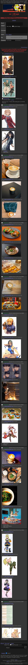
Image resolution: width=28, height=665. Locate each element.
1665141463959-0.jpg (8, 156)
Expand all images (24, 47)
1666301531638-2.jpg (8, 484)
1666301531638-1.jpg (8, 465)
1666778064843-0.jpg (8, 531)
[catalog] (14, 20)
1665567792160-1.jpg (8, 337)
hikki (2, 1)
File (7, 34)
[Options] (25, 2)
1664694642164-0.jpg (8, 53)
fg (5, 0)
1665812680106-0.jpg (8, 406)
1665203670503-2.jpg (8, 257)
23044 (22, 530)
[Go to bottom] (21, 18)
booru (5, 2)
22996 (22, 222)
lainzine (17, 2)
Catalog (12, 643)
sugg (26, 0)
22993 (21, 155)
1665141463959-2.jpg (8, 199)
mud (25, 1)
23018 (22, 313)
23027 (21, 361)
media (14, 0)
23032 (22, 404)
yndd (4, 0)
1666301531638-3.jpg (8, 506)
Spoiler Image (17, 26)
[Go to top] (7, 643)
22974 (9, 99)
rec (4, 1)
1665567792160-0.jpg (8, 314)
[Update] (3, 653)
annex (18, 1)
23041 (22, 447)
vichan (16, 659)
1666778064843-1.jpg (8, 554)
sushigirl (14, 2)
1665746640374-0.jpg (8, 363)
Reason (8, 647)
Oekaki (10, 34)
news (7, 1)
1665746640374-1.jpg (8, 379)
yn (1, 0)
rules (10, 1)
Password (16, 644)
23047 (22, 601)
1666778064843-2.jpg (8, 576)
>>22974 (5, 151)
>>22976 (12, 99)
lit (11, 0)
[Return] (17, 18)
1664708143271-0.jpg (8, 106)
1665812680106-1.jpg (8, 421)
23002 (22, 276)
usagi (2, 2)
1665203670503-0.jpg (8, 224)
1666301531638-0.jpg (8, 449)
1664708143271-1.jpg (8, 129)
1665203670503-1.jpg (8, 241)
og (16, 0)
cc (22, 0)
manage (21, 1)
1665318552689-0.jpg (8, 278)
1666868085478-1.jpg (8, 625)
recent (14, 1)
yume (8, 0)
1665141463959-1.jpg (8, 179)
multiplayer (9, 2)
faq (12, 1)
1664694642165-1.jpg (8, 76)
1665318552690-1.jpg (8, 295)
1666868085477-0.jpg (8, 603)
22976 (22, 105)
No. (7, 99)
